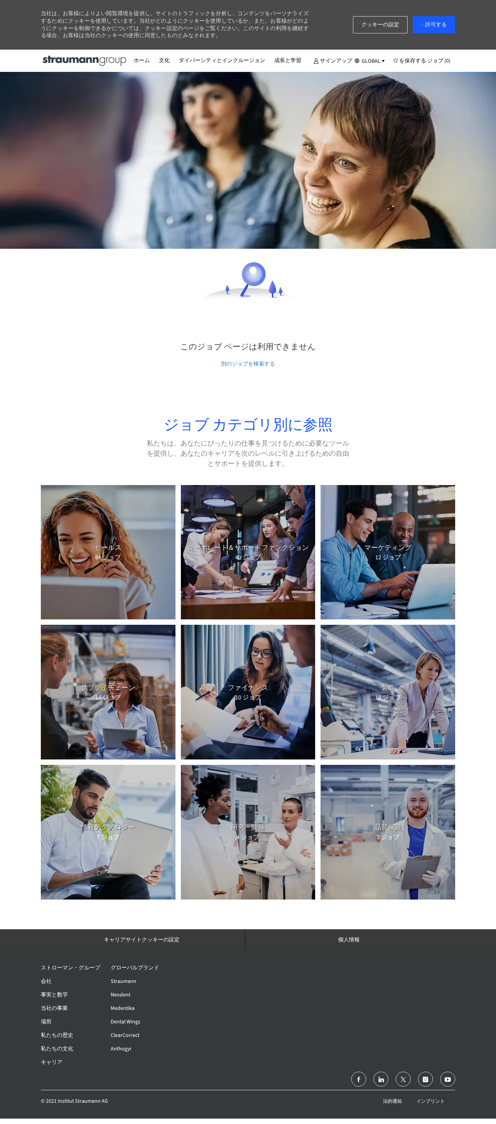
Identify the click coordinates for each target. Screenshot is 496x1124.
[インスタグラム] (425, 1079)
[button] (332, 60)
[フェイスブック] (358, 1079)
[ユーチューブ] (447, 1079)
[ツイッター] (403, 1079)
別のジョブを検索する (248, 363)
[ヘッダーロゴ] (85, 60)
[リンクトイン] (381, 1079)
